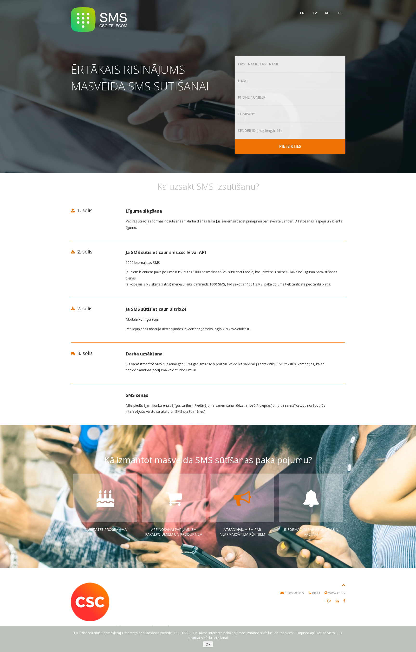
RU (327, 13)
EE (340, 13)
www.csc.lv (336, 592)
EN (302, 13)
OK (208, 644)
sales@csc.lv (294, 592)
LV (315, 13)
